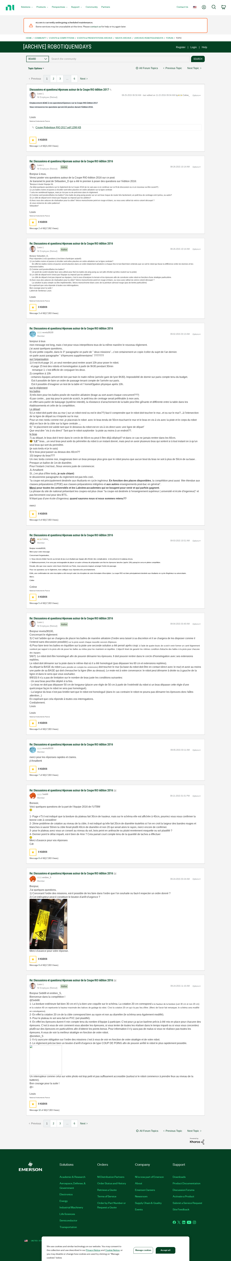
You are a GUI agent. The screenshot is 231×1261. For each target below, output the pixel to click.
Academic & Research (72, 1176)
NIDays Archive (123, 37)
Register (180, 47)
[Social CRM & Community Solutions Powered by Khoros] (197, 1141)
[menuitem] (27, 8)
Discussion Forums (183, 1190)
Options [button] (195, 95)
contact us (95, 26)
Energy (64, 1201)
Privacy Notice (93, 1250)
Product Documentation (186, 1183)
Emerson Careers (145, 1190)
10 (39, 1110)
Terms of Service (106, 1196)
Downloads (179, 1176)
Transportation (68, 1227)
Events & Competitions (61, 37)
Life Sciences (67, 1214)
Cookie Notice (112, 1250)
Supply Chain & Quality (148, 1203)
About (138, 1183)
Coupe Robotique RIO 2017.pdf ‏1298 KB (58, 127)
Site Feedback (181, 1209)
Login (193, 47)
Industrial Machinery (71, 1207)
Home (29, 37)
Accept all (165, 1250)
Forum (169, 37)
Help (204, 47)
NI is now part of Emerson (149, 1176)
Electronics (66, 1194)
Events (139, 1209)
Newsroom (141, 1196)
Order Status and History (111, 1183)
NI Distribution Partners (110, 1176)
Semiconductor (68, 1220)
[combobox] (119, 59)
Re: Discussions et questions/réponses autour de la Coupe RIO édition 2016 (71, 161)
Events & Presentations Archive (95, 37)
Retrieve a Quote (107, 1190)
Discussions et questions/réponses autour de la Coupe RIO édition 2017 (70, 89)
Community (41, 37)
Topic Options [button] (35, 68)
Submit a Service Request (187, 1203)
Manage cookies (143, 1250)
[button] (33, 140)
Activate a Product (183, 1196)
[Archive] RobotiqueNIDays (148, 37)
